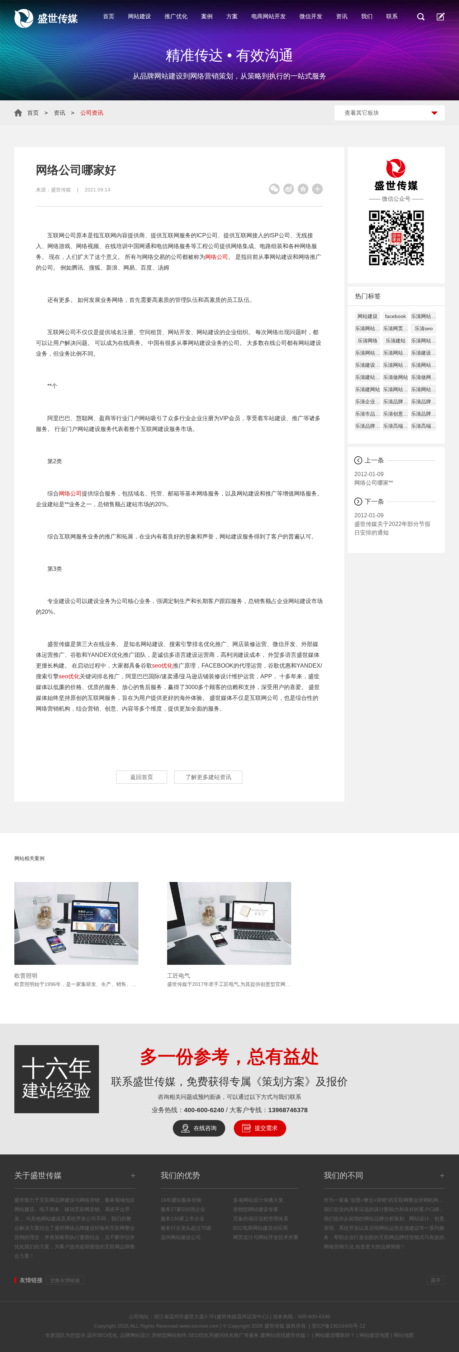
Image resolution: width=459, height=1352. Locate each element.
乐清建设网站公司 (367, 365)
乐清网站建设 (423, 316)
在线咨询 (205, 1128)
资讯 (341, 16)
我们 (367, 16)
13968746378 (288, 1110)
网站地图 (404, 1335)
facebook (395, 316)
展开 (436, 1280)
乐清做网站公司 (423, 377)
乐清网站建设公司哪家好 (367, 353)
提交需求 (266, 1128)
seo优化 (162, 666)
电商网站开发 (268, 16)
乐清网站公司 (423, 365)
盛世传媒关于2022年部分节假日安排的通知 (392, 524)
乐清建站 (395, 340)
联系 (392, 16)
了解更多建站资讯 (208, 777)
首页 (108, 16)
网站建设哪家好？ (335, 1335)
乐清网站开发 (423, 389)
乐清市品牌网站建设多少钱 (367, 414)
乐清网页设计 (395, 328)
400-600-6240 (204, 1110)
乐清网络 (368, 340)
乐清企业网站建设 (367, 401)
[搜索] (421, 16)
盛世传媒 (61, 190)
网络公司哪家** (373, 478)
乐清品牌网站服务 (423, 414)
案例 (207, 16)
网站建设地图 (374, 1335)
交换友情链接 (65, 1280)
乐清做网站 (395, 377)
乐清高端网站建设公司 (423, 426)
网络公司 (216, 257)
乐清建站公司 (367, 377)
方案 (232, 16)
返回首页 (141, 777)
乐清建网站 (367, 389)
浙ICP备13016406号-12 (338, 1326)
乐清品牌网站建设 (395, 401)
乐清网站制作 (367, 328)
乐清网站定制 (395, 389)
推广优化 (176, 16)
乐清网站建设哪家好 (395, 353)
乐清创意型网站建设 (395, 414)
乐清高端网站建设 (395, 426)
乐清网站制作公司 (395, 365)
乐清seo (424, 328)
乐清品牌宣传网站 (367, 426)
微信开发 (310, 16)
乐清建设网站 (423, 353)
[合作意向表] (441, 16)
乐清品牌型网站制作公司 (423, 401)
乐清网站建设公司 (423, 340)
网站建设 (139, 16)
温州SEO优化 (102, 1335)
